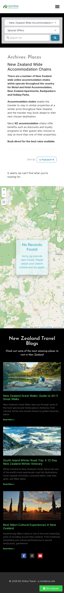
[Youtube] (40, 555)
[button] (57, 6)
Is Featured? (46, 159)
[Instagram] (32, 555)
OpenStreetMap (46, 327)
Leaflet (25, 327)
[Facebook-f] (23, 555)
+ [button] (4, 190)
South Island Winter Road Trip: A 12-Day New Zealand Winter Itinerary (30, 462)
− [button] (4, 194)
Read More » (9, 419)
